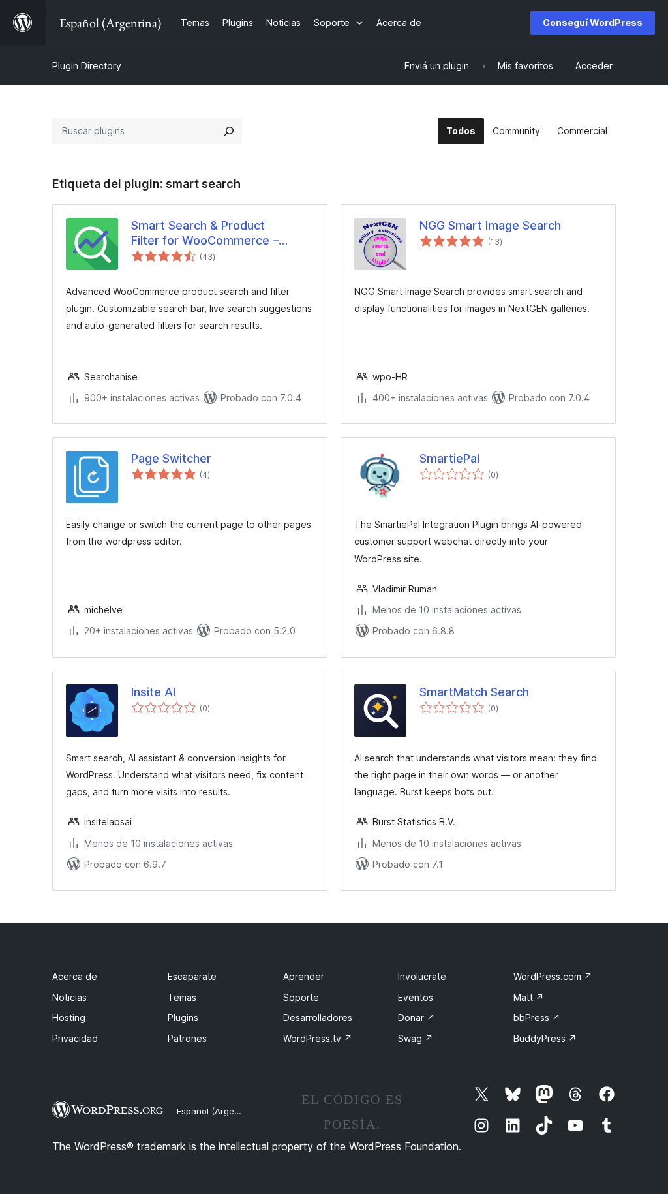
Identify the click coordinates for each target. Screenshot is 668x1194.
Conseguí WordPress (593, 22)
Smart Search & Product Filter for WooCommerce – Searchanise (205, 234)
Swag (415, 1038)
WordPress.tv (317, 1038)
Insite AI (153, 692)
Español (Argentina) (217, 1111)
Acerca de (74, 976)
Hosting (68, 1017)
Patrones (187, 1038)
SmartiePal (449, 458)
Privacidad (75, 1038)
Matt (528, 997)
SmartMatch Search (474, 692)
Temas (182, 997)
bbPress (536, 1017)
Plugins (183, 1017)
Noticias (69, 997)
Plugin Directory (86, 65)
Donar (416, 1017)
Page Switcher (171, 458)
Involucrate (422, 976)
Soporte (301, 997)
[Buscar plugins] (229, 131)
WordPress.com (552, 976)
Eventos (415, 997)
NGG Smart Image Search (490, 225)
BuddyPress (545, 1038)
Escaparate (192, 976)
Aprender (303, 976)
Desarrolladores (317, 1017)
